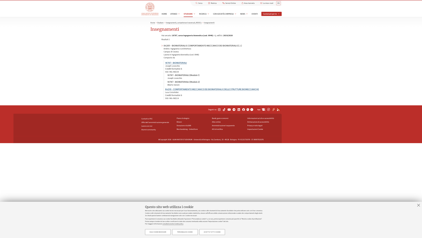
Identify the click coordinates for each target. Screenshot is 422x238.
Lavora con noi (146, 126)
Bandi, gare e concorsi (220, 118)
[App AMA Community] (278, 109)
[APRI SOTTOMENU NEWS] (246, 14)
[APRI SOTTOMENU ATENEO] (178, 14)
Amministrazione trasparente (223, 125)
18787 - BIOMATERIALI (176, 63)
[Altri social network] (251, 109)
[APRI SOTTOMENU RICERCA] (208, 14)
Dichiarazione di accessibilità (258, 122)
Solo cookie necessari (157, 232)
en (278, 3)
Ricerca (203, 14)
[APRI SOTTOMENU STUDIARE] (194, 14)
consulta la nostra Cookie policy (172, 224)
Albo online (216, 122)
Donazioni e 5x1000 (184, 125)
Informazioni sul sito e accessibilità (260, 118)
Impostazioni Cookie (255, 129)
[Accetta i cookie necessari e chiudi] (418, 205)
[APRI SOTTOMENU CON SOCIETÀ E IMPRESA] (235, 14)
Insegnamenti (209, 22)
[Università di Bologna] (150, 9)
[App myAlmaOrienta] (268, 109)
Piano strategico (183, 118)
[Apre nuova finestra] (219, 109)
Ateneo (173, 14)
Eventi (255, 14)
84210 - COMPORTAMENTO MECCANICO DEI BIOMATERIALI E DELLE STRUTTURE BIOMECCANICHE (212, 89)
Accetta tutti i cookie (212, 232)
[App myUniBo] (263, 109)
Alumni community (148, 129)
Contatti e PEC (147, 119)
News (242, 14)
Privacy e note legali (254, 125)
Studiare (188, 14)
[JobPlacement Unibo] (273, 109)
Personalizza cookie (185, 232)
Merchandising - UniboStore (187, 129)
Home (164, 14)
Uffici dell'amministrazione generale (155, 122)
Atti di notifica (217, 129)
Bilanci (179, 122)
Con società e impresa (223, 14)
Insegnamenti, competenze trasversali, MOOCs (184, 22)
